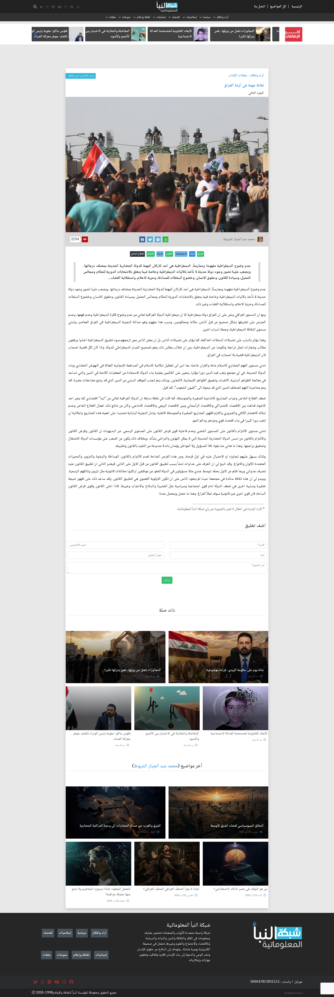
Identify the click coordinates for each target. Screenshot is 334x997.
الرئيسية (297, 6)
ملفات (112, 17)
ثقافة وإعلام (143, 17)
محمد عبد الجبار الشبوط (156, 766)
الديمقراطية (181, 254)
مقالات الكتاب (238, 76)
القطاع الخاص (137, 254)
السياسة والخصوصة (293, 993)
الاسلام (150, 254)
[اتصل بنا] (78, 7)
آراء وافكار (222, 17)
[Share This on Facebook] (142, 239)
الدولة (160, 254)
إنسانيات (161, 17)
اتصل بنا (259, 6)
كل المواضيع (278, 6)
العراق (200, 254)
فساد (192, 254)
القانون (169, 254)
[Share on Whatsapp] (165, 239)
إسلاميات (191, 17)
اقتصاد (176, 17)
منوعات (126, 17)
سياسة (206, 17)
